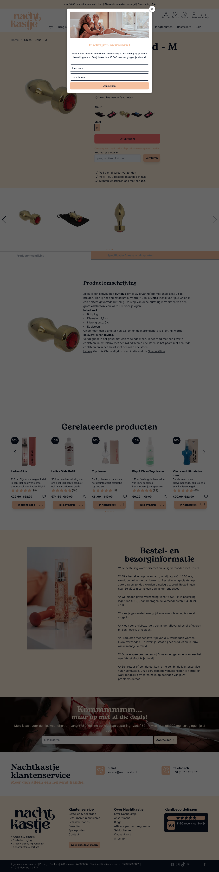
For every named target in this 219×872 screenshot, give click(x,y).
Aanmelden (109, 85)
